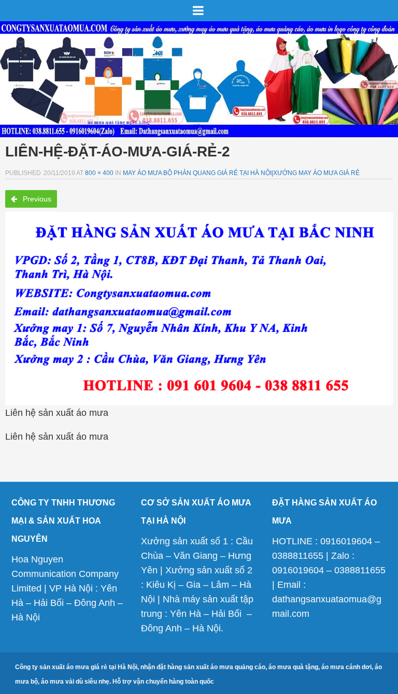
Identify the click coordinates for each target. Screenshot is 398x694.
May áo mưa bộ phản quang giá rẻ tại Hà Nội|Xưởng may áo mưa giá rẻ (241, 173)
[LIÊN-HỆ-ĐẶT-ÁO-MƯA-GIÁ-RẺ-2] (199, 309)
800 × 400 (99, 173)
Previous (36, 199)
